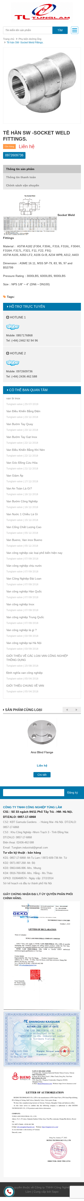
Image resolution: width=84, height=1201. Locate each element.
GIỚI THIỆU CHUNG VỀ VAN (25, 685)
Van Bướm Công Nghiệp (22, 501)
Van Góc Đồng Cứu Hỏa (22, 462)
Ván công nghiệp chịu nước (24, 565)
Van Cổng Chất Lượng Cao (23, 527)
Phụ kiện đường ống (30, 39)
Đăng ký (72, 792)
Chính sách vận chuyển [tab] (22, 185)
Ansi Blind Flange (42, 752)
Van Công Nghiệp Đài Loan (23, 578)
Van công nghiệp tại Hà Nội (23, 643)
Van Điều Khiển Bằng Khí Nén (25, 449)
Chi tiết (42, 774)
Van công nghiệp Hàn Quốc (24, 591)
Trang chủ (8, 39)
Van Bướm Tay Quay (19, 424)
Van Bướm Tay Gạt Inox (21, 437)
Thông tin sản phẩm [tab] (20, 169)
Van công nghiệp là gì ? (21, 630)
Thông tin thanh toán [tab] (21, 177)
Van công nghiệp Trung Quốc (25, 617)
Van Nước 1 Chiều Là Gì (22, 514)
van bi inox (13, 398)
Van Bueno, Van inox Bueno (24, 540)
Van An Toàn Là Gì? (19, 488)
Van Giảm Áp (14, 475)
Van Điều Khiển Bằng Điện (23, 411)
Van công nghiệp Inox (20, 604)
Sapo (55, 1191)
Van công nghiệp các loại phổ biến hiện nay (34, 552)
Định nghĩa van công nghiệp (24, 672)
